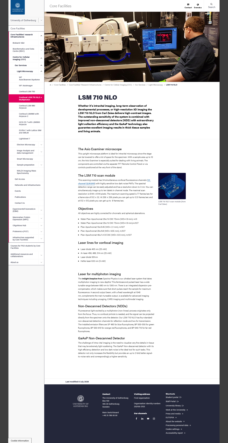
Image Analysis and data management (25, 151)
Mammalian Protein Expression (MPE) (21, 218)
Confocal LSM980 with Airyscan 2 (29, 114)
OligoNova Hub (19, 225)
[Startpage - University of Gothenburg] (26, 8)
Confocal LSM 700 (27, 91)
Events (18, 190)
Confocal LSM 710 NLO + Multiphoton (30, 98)
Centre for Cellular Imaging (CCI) (21, 57)
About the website (174, 421)
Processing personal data (177, 425)
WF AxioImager (26, 85)
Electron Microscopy (26, 144)
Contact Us (20, 202)
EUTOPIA (170, 417)
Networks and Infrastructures (27, 184)
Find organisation (142, 397)
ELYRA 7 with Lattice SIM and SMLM (30, 131)
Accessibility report (174, 432)
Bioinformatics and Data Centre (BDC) (23, 49)
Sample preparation (25, 164)
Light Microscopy (25, 71)
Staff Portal (172, 401)
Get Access (20, 179)
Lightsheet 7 (24, 138)
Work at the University (176, 409)
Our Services (21, 65)
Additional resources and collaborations (22, 255)
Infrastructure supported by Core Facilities (23, 238)
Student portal (174, 397)
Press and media (173, 413)
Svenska (198, 7)
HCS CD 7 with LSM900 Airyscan (29, 123)
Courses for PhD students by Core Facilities (25, 246)
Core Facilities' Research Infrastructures (85, 85)
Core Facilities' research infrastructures (22, 35)
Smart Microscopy (25, 158)
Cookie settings (173, 429)
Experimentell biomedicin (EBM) (24, 209)
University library (175, 405)
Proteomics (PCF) (20, 231)
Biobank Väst (18, 42)
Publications (20, 196)
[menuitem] (188, 6)
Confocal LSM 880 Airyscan (27, 106)
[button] (212, 6)
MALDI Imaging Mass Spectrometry (26, 171)
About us (14, 262)
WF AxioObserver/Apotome (29, 78)
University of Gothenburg (23, 20)
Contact (188, 7)
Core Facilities (18, 28)
